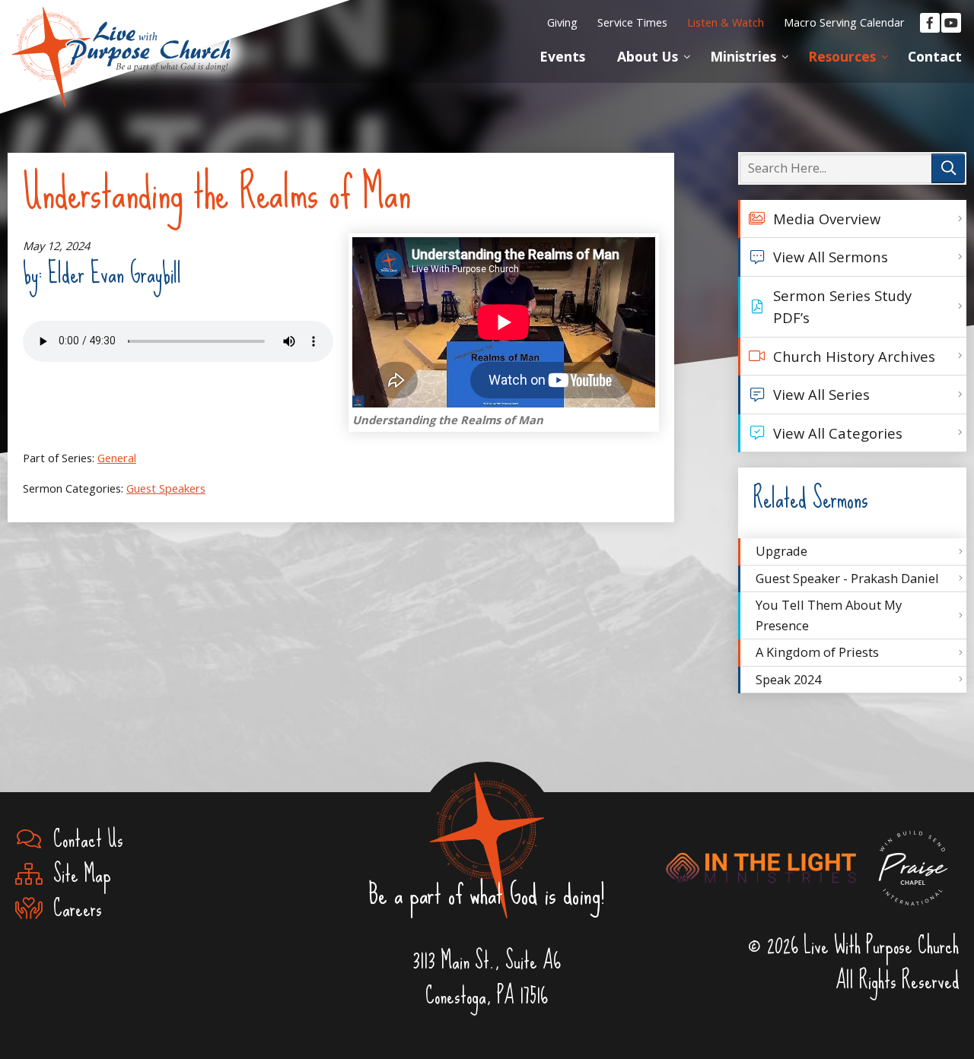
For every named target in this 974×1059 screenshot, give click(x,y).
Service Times (632, 22)
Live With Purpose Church (122, 38)
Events (562, 56)
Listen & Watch (725, 22)
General (116, 457)
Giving (562, 22)
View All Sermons (830, 256)
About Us (647, 56)
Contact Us (83, 840)
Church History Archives (854, 356)
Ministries (743, 56)
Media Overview (826, 218)
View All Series (821, 394)
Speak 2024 (788, 679)
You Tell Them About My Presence (829, 615)
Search (948, 168)
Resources (842, 56)
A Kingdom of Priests (817, 652)
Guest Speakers (165, 488)
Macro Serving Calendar (844, 22)
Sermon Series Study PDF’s (842, 306)
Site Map (77, 875)
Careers (72, 909)
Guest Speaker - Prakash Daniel (847, 578)
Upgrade (781, 551)
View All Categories (837, 432)
